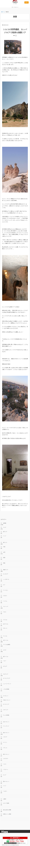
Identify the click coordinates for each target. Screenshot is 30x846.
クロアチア (5, 758)
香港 (4, 563)
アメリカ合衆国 (6, 644)
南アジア (5, 531)
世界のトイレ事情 (7, 814)
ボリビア (5, 666)
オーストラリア (6, 678)
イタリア (5, 736)
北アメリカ (5, 640)
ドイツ (4, 785)
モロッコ (5, 628)
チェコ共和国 (6, 715)
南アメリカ (5, 656)
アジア (4, 527)
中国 (4, 546)
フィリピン (5, 590)
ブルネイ (5, 595)
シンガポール (6, 579)
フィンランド (6, 726)
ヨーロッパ (5, 695)
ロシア (4, 774)
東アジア (5, 542)
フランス (5, 747)
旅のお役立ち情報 (7, 809)
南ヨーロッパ (6, 732)
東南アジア (5, 569)
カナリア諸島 (6, 803)
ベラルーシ (5, 769)
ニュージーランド (7, 683)
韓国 (4, 557)
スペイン (5, 742)
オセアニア (5, 674)
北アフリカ (5, 624)
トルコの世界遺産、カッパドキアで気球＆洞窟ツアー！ (15, 32)
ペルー (4, 660)
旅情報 (4, 523)
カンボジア (5, 573)
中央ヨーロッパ (6, 700)
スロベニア (5, 709)
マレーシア (5, 606)
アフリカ (5, 619)
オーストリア (6, 704)
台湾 (4, 552)
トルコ (4, 764)
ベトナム (5, 601)
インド (4, 535)
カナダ (4, 650)
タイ (4, 584)
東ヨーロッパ (6, 754)
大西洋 (4, 799)
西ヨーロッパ (6, 781)
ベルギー (5, 791)
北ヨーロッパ (6, 721)
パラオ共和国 (6, 689)
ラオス (4, 611)
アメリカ (5, 636)
